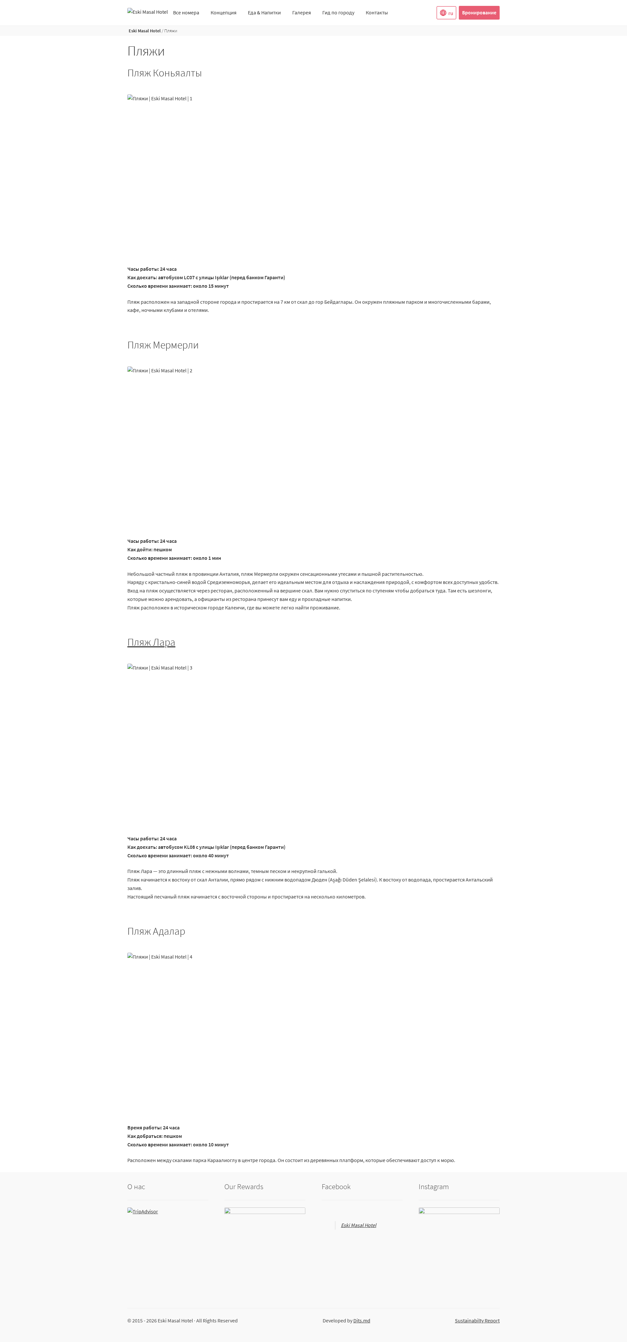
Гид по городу (338, 12)
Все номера (186, 12)
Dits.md (361, 1320)
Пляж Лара (151, 642)
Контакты (377, 12)
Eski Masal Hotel (145, 31)
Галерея (301, 12)
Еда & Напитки (264, 12)
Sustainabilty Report (477, 1320)
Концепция (223, 12)
